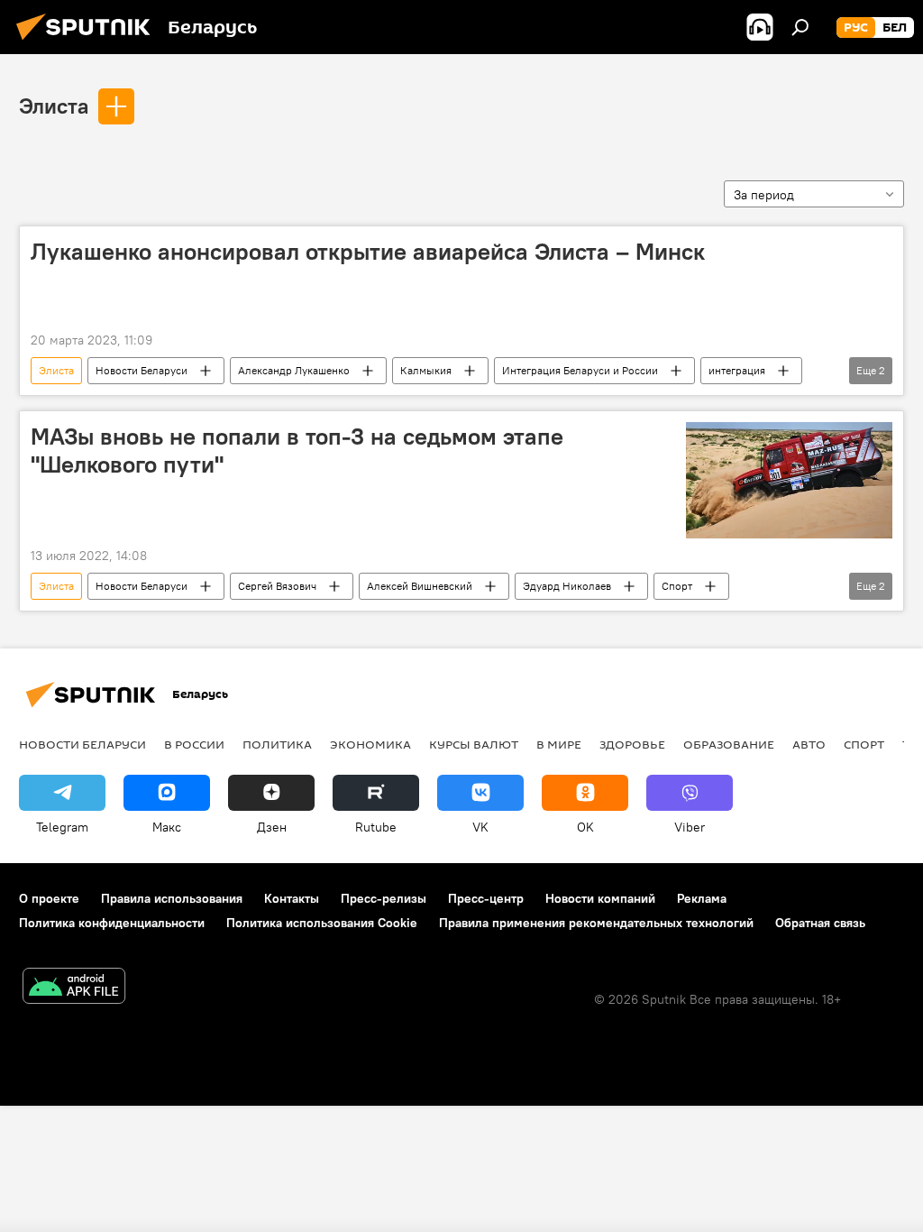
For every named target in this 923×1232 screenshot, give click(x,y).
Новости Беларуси (141, 370)
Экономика (370, 744)
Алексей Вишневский (419, 586)
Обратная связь (820, 923)
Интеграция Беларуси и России (580, 370)
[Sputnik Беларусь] (88, 42)
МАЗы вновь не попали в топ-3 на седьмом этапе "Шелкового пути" (297, 450)
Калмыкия (426, 370)
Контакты (291, 898)
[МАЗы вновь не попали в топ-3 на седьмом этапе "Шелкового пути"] (789, 480)
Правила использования (171, 898)
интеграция (736, 370)
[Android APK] (74, 988)
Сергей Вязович (277, 586)
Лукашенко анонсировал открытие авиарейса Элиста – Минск (368, 251)
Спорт (677, 586)
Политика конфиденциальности (112, 923)
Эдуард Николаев (567, 586)
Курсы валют (473, 744)
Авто (809, 744)
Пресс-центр (486, 898)
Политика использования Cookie (321, 923)
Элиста (53, 105)
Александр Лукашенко (294, 370)
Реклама (702, 898)
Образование (728, 744)
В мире (558, 744)
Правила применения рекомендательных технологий (596, 923)
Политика (277, 744)
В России (194, 744)
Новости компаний (600, 898)
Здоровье (632, 744)
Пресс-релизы (383, 898)
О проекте (49, 898)
